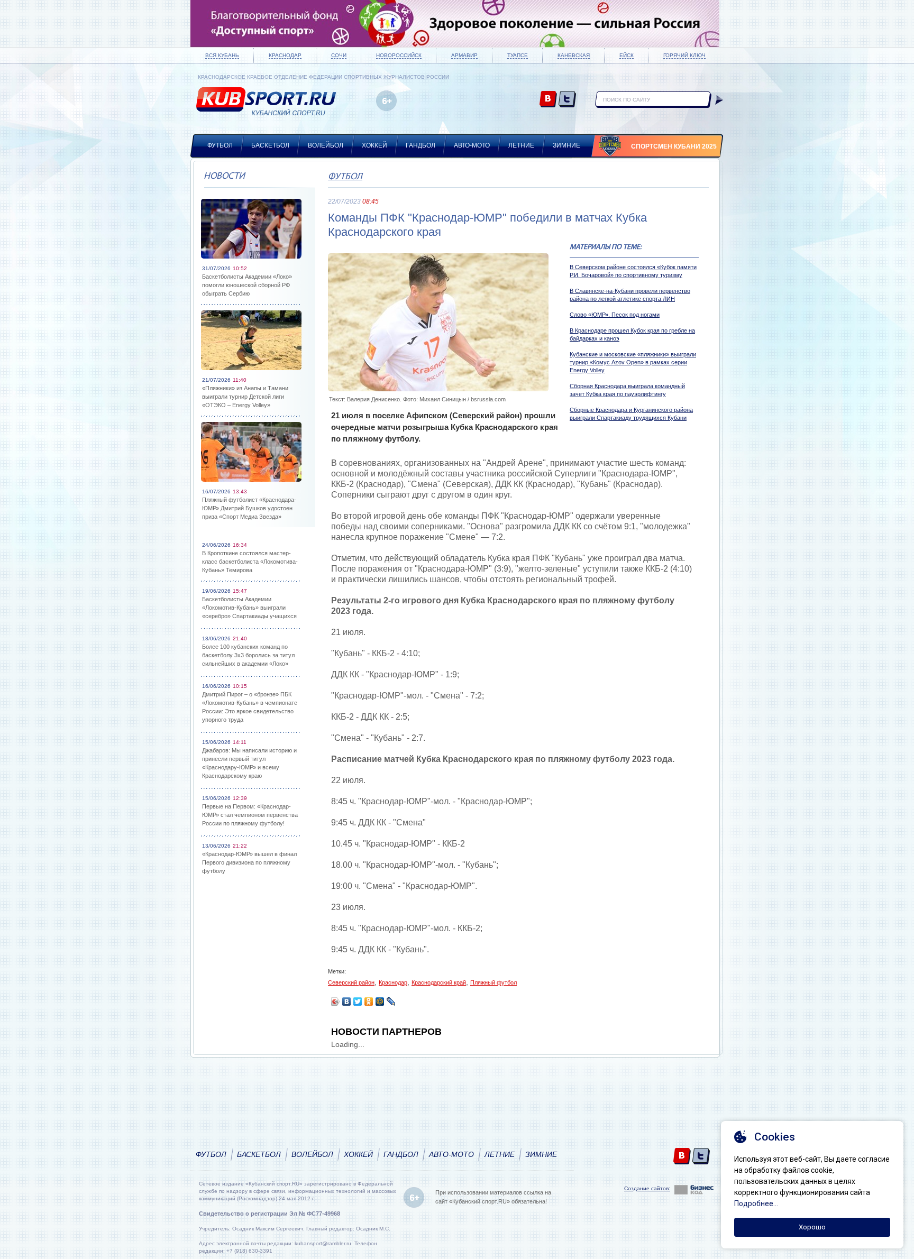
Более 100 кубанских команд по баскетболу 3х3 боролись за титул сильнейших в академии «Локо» (248, 655)
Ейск (626, 55)
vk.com (548, 99)
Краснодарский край (439, 982)
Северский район (351, 982)
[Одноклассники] (368, 1001)
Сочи (338, 55)
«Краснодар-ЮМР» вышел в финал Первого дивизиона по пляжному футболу (249, 862)
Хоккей (374, 145)
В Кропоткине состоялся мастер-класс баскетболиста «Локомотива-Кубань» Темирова (250, 561)
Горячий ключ (684, 55)
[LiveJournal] (391, 1001)
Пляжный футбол (493, 982)
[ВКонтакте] (346, 1001)
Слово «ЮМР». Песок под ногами (615, 314)
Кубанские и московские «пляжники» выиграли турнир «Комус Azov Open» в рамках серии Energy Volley (633, 362)
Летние (521, 145)
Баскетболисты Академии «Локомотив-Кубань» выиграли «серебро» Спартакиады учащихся (249, 607)
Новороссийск (399, 55)
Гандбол (420, 145)
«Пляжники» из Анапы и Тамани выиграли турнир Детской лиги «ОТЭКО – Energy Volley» (245, 396)
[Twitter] (357, 1001)
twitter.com (567, 99)
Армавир (464, 55)
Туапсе (517, 55)
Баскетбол (270, 145)
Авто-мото (472, 145)
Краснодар (285, 55)
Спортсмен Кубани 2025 (674, 146)
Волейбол (325, 145)
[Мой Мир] (380, 1001)
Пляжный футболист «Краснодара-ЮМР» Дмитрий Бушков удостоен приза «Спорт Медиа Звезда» (249, 508)
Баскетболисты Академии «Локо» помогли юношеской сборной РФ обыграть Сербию (247, 285)
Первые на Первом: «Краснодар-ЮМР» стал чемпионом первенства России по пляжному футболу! (250, 814)
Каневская (573, 55)
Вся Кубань (222, 55)
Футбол (220, 145)
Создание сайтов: (647, 1188)
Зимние (566, 145)
